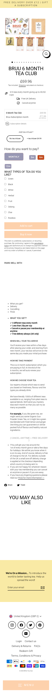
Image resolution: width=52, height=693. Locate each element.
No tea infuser (15, 139)
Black (10, 184)
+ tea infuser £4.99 (34, 139)
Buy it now (26, 234)
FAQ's (37, 646)
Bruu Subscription (14, 117)
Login (19, 641)
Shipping (22, 85)
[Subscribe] (42, 587)
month (25, 117)
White (10, 190)
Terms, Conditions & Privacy (26, 655)
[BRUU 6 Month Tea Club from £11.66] (15, 278)
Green (10, 179)
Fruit (10, 201)
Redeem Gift (26, 650)
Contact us (30, 641)
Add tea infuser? (26, 132)
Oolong (11, 207)
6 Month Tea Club (14, 113)
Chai (10, 212)
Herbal (11, 195)
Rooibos (11, 218)
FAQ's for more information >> (31, 478)
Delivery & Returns (21, 646)
